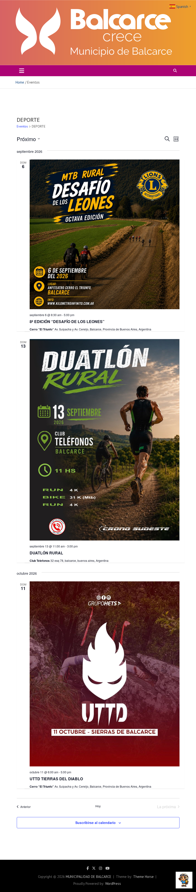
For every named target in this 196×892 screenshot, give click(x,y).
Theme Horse (143, 876)
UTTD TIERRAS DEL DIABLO (56, 778)
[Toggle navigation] (22, 70)
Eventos (22, 126)
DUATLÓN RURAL (46, 553)
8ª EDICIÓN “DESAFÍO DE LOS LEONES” (67, 321)
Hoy (98, 806)
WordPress (113, 883)
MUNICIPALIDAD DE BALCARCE (88, 876)
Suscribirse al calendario (95, 822)
